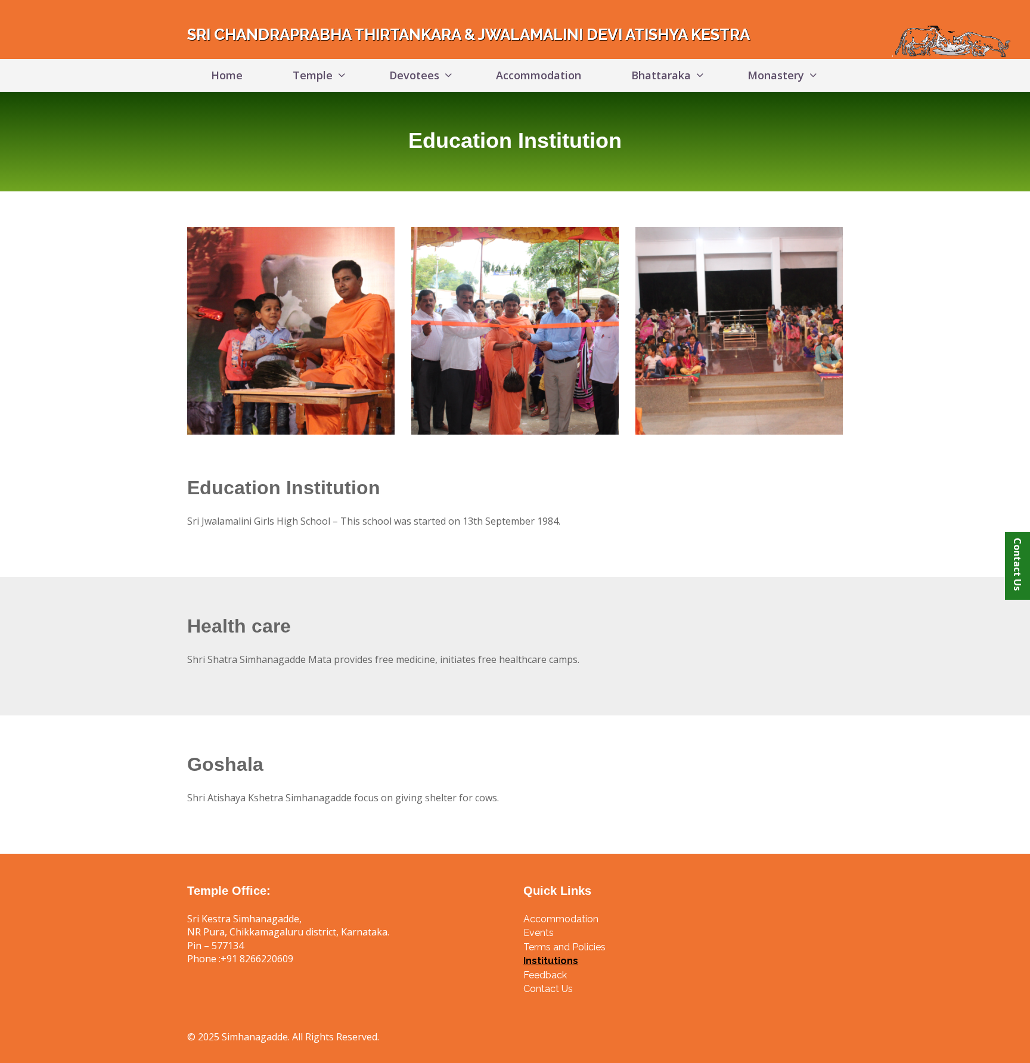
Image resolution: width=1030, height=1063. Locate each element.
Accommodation (538, 75)
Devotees (414, 75)
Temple (313, 75)
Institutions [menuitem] (550, 960)
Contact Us (1017, 564)
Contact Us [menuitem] (548, 988)
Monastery (775, 75)
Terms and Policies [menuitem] (564, 947)
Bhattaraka (661, 75)
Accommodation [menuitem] (560, 919)
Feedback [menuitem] (545, 975)
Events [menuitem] (538, 932)
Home (227, 75)
